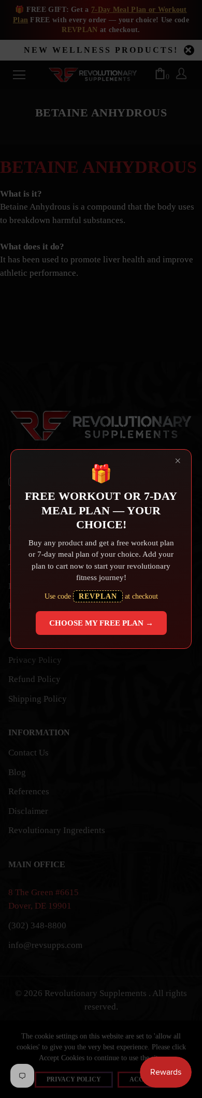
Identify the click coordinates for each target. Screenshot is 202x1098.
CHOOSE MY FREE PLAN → (101, 623)
